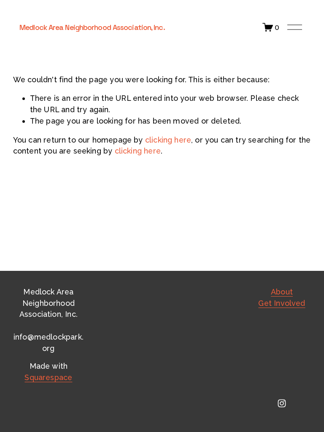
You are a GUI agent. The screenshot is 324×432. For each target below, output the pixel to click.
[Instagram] (282, 403)
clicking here (168, 139)
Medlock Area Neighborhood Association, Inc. (92, 27)
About (282, 291)
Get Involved (281, 303)
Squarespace (48, 377)
